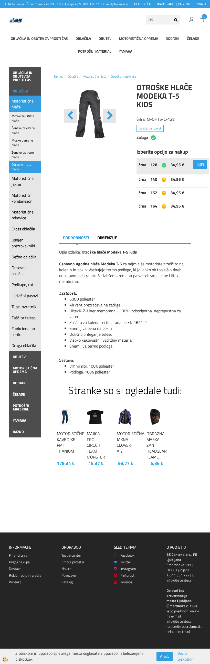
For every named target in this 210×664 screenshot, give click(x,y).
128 (153, 165)
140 (153, 179)
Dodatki (172, 38)
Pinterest (127, 575)
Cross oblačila (23, 229)
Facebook (127, 555)
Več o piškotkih (186, 656)
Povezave (68, 575)
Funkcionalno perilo (23, 331)
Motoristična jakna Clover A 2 (125, 442)
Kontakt (15, 582)
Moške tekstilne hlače (23, 118)
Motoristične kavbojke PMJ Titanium (65, 442)
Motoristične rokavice (23, 215)
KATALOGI (184, 4)
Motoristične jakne (23, 181)
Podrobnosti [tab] (76, 238)
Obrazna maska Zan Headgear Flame (154, 445)
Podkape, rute (24, 285)
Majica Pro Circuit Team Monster (95, 445)
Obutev (105, 38)
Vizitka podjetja (72, 562)
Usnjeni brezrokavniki (23, 243)
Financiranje (18, 555)
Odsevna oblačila (19, 271)
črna (142, 165)
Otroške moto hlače (22, 167)
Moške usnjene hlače (22, 143)
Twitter (125, 562)
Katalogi (67, 582)
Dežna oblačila (24, 257)
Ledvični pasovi (25, 296)
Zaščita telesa (24, 318)
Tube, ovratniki (24, 307)
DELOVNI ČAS (143, 4)
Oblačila (83, 38)
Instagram (128, 568)
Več (65, 430)
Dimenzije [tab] (107, 238)
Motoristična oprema (138, 38)
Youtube (126, 582)
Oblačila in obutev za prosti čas (39, 38)
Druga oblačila (24, 345)
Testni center (71, 555)
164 (153, 206)
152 (153, 193)
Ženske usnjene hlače (23, 155)
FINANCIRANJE (165, 4)
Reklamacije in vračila (25, 575)
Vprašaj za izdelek (150, 128)
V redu (164, 656)
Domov (58, 76)
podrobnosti (191, 626)
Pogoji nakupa (19, 562)
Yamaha (125, 51)
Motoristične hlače (23, 104)
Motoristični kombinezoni (23, 198)
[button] (109, 116)
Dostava (15, 568)
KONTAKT (200, 4)
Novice (66, 568)
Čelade (193, 38)
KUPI (200, 164)
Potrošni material (94, 51)
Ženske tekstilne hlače (23, 130)
